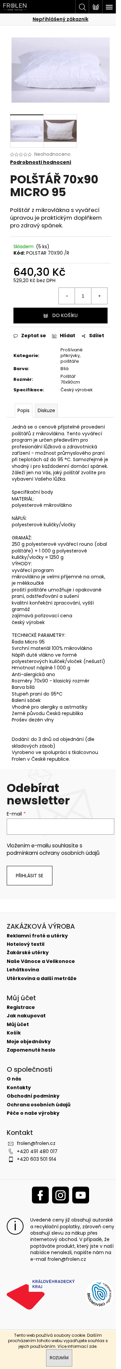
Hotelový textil (25, 944)
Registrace (21, 1007)
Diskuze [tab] (46, 410)
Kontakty (19, 1087)
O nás (14, 1078)
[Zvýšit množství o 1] (99, 296)
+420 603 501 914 (36, 1159)
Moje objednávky (29, 1041)
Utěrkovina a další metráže (42, 978)
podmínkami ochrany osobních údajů (53, 852)
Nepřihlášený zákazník (60, 19)
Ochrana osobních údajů (39, 1104)
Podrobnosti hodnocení (40, 162)
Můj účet (18, 1024)
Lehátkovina (23, 969)
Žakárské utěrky (28, 952)
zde (92, 1346)
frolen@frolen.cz (36, 1143)
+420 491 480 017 (37, 1151)
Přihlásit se (29, 875)
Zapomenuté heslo (31, 1050)
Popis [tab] (23, 410)
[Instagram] (60, 1195)
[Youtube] (80, 1195)
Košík (14, 1032)
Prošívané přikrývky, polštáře (72, 355)
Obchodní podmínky (33, 1096)
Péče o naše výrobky (33, 1113)
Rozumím (59, 1358)
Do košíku (65, 315)
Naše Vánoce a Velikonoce (41, 961)
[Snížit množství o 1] (67, 296)
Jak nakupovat (26, 1015)
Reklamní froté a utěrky (37, 935)
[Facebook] (40, 1195)
